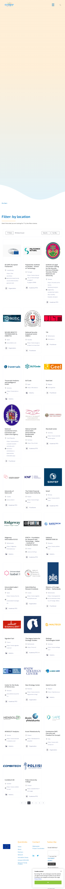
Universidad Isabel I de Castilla (11, 588)
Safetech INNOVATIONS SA (52, 538)
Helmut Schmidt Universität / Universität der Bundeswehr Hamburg (30, 432)
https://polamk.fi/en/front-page (33, 790)
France (8, 642)
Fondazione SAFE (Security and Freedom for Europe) (53, 733)
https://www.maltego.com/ (54, 648)
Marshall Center (51, 429)
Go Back (4, 203)
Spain (8, 339)
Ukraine (50, 279)
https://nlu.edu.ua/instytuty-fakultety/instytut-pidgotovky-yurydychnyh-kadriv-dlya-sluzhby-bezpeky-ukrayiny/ (54, 290)
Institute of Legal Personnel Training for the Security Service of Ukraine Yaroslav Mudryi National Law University (52, 270)
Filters (10, 233)
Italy (49, 739)
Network (20, 854)
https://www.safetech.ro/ (54, 548)
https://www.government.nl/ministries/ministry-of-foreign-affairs (54, 598)
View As (45, 233)
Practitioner (32, 350)
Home (19, 846)
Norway (50, 494)
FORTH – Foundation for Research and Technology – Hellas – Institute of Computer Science (32, 541)
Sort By (54, 233)
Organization (12, 288)
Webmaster (36, 846)
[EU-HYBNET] (12, 4)
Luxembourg (10, 270)
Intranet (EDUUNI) (23, 860)
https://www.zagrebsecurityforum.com (33, 597)
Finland (29, 735)
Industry (11, 399)
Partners (20, 852)
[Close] (61, 871)
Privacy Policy (38, 879)
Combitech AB (9, 780)
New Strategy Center (32, 685)
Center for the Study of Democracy (12, 686)
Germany (9, 388)
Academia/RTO (33, 287)
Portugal (29, 272)
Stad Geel (49, 380)
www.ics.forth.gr (32, 552)
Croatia (9, 496)
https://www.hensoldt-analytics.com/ (13, 740)
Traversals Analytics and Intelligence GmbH (12, 382)
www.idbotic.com (11, 343)
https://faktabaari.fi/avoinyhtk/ (33, 740)
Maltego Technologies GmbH (53, 639)
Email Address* (53, 847)
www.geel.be (51, 387)
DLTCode (28, 380)
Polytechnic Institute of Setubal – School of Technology (32, 266)
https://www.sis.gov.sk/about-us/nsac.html (33, 344)
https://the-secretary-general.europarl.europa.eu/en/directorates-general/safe (13, 278)
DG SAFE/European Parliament (11, 265)
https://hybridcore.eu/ (54, 692)
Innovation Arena (23, 857)
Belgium (50, 384)
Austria (9, 735)
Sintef (48, 491)
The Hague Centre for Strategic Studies (32, 639)
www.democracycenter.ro (13, 695)
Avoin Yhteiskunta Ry (32, 731)
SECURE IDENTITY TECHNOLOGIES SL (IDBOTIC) (11, 334)
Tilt (47, 332)
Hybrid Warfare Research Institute (31, 588)
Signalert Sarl (9, 638)
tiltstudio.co (51, 339)
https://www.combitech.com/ (13, 788)
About (19, 849)
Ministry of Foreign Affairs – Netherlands (53, 588)
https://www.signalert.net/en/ (13, 647)
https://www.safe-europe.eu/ (53, 743)
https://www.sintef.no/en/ (54, 499)
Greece (29, 548)
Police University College (31, 781)
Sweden (9, 783)
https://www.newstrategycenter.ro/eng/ (33, 693)
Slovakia (29, 339)
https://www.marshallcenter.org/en (54, 437)
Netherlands (51, 336)
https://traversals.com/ (12, 392)
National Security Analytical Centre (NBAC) (31, 334)
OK (48, 882)
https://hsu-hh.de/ (32, 443)
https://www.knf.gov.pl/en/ (33, 501)
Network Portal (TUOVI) (22, 863)
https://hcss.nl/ (31, 647)
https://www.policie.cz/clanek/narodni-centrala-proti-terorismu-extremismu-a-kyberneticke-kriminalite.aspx (13, 448)
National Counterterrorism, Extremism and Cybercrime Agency (11, 431)
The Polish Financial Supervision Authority (32, 492)
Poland (29, 496)
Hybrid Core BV (51, 685)
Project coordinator (38, 848)
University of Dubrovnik (9, 492)
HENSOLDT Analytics (12, 731)
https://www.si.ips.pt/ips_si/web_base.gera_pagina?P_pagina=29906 (33, 279)
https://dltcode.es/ (32, 387)
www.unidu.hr (10, 500)
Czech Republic (11, 438)
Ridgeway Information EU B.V (11, 538)
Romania (50, 543)
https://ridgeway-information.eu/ (12, 548)
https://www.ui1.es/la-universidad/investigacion (13, 599)
